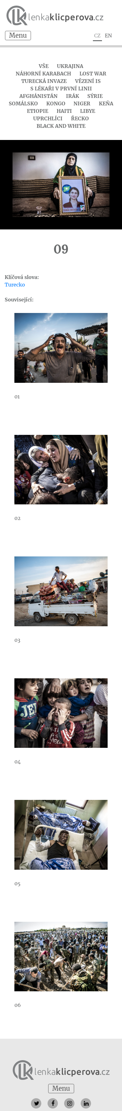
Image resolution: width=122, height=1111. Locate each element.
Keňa (106, 103)
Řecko (80, 118)
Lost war (92, 73)
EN (108, 35)
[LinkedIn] (86, 1103)
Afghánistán (38, 96)
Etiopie (37, 111)
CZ (97, 35)
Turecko (15, 284)
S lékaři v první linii (61, 88)
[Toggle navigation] (18, 35)
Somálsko (23, 103)
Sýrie (95, 96)
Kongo (55, 103)
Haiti (64, 111)
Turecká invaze (44, 81)
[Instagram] (69, 1103)
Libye (87, 111)
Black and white (61, 126)
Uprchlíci (48, 118)
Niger (82, 103)
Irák (72, 96)
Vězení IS (88, 81)
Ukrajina (70, 66)
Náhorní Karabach (43, 73)
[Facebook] (53, 1103)
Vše (43, 66)
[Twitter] (36, 1103)
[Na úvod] (61, 1069)
